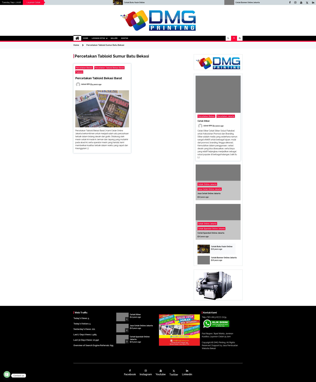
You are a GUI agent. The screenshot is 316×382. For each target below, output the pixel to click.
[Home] (77, 38)
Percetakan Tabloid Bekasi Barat (109, 68)
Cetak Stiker (204, 121)
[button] (228, 38)
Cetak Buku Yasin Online (76, 2)
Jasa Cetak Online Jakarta (209, 189)
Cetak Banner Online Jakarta (189, 2)
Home (85, 38)
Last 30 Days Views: (83, 340)
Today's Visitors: (81, 324)
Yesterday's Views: (82, 329)
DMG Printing (220, 342)
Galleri (114, 38)
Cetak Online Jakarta (207, 184)
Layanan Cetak (98, 38)
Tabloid (79, 72)
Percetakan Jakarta (225, 116)
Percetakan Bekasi (84, 68)
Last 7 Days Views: (82, 334)
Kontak (124, 38)
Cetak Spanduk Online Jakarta (211, 229)
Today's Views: (80, 318)
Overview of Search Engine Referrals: (91, 345)
